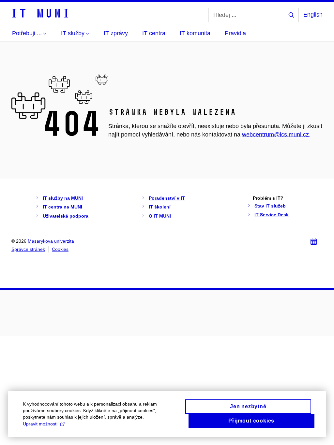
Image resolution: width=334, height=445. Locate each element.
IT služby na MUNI (63, 198)
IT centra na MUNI (62, 206)
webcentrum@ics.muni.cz (275, 134)
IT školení (160, 206)
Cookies (60, 249)
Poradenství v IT (167, 198)
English (313, 14)
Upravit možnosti (40, 423)
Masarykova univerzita (51, 241)
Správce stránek (28, 249)
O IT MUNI (160, 216)
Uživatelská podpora (65, 216)
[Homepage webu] (39, 13)
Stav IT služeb (270, 205)
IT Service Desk (271, 214)
